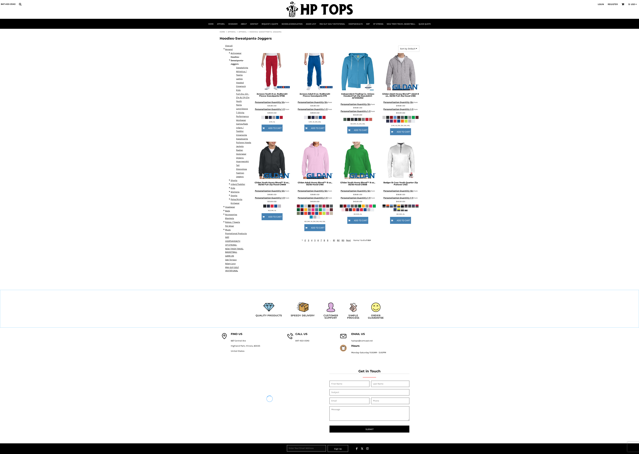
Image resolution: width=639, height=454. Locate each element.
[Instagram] (367, 448)
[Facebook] (356, 448)
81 (334, 240)
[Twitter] (362, 448)
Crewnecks (241, 135)
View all (229, 45)
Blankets (229, 218)
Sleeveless (241, 169)
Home (222, 32)
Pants (239, 105)
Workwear (241, 120)
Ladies (239, 78)
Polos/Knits (236, 199)
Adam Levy (230, 263)
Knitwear (235, 203)
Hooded (240, 82)
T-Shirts (240, 112)
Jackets (240, 146)
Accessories (231, 214)
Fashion (240, 173)
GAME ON (229, 256)
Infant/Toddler (238, 184)
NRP (227, 237)
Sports (234, 195)
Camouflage (242, 124)
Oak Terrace (231, 259)
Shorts (234, 180)
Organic (240, 157)
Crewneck (241, 86)
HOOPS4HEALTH (232, 241)
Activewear (236, 53)
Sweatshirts (242, 67)
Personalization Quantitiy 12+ (270, 102)
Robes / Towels (232, 222)
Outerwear (241, 154)
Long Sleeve (242, 108)
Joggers (240, 176)
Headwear (230, 207)
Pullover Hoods (243, 142)
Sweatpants (242, 139)
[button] (20, 4)
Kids (238, 90)
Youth (239, 101)
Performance (242, 116)
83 (343, 240)
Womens (235, 192)
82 (338, 240)
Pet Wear (229, 226)
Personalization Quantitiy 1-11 (270, 109)
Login (601, 4)
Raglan (239, 150)
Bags (227, 211)
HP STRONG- (231, 245)
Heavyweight (242, 161)
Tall (238, 165)
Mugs (228, 229)
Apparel (232, 32)
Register (613, 4)
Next (348, 240)
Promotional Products (236, 233)
